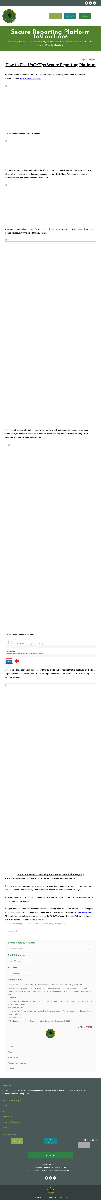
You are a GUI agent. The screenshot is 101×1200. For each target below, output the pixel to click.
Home (10, 1046)
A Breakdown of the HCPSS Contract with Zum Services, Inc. (31, 1021)
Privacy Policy (63, 1197)
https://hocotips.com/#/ (30, 78)
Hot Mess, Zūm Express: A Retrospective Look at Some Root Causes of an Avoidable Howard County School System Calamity (50, 1012)
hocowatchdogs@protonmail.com (59, 1170)
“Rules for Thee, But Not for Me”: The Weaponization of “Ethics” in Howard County (40, 985)
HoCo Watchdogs (50, 1197)
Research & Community (17, 1063)
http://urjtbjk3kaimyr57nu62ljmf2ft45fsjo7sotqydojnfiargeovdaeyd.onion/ (36, 923)
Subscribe (85, 16)
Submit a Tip (70, 16)
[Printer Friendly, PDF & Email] (88, 59)
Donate (55, 16)
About (10, 1052)
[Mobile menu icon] (96, 16)
